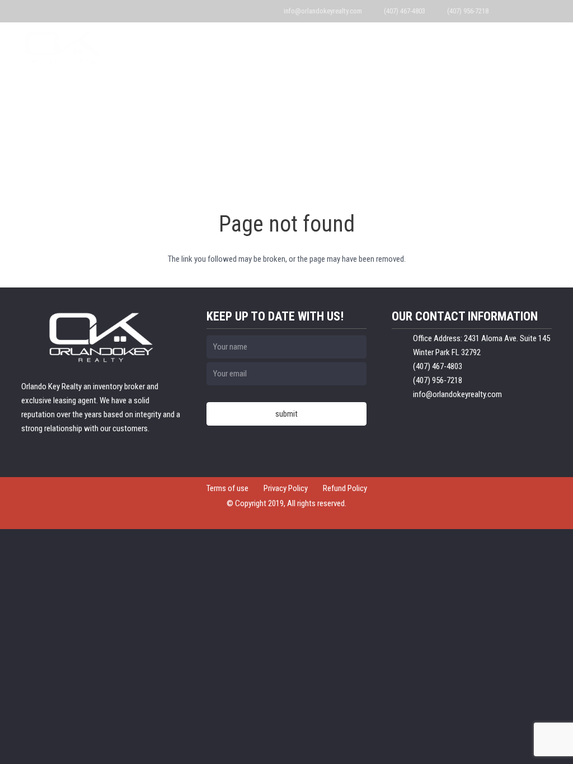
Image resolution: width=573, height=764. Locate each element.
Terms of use (227, 488)
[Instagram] (542, 11)
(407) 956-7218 (468, 11)
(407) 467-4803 (404, 11)
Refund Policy (345, 488)
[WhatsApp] (510, 11)
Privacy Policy (286, 488)
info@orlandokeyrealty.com (323, 11)
